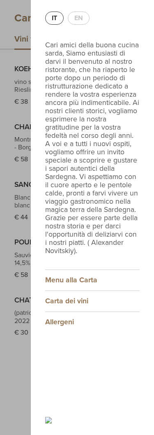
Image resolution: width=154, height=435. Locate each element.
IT (54, 18)
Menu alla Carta (71, 280)
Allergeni (59, 322)
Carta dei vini (66, 301)
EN (78, 18)
